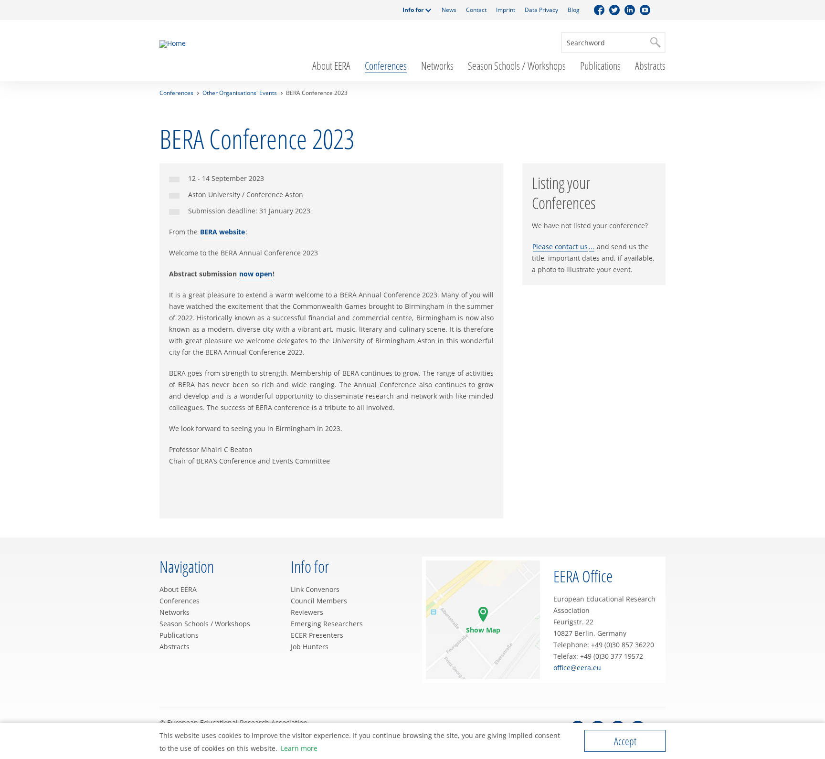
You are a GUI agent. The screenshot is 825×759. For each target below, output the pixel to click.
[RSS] (660, 10)
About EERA (331, 65)
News (449, 10)
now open (255, 273)
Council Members (319, 600)
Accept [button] (625, 741)
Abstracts (650, 65)
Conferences (386, 65)
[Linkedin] (629, 10)
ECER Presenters (317, 635)
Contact (476, 10)
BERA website (222, 231)
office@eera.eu (577, 667)
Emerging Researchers (327, 623)
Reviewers (307, 612)
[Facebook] (599, 10)
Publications (600, 65)
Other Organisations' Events (239, 93)
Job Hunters (309, 646)
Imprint (505, 10)
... (591, 246)
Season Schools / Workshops (517, 65)
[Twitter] (614, 10)
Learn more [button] (299, 748)
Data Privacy (541, 10)
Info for (412, 10)
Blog (574, 10)
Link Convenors (315, 589)
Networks (437, 65)
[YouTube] (645, 10)
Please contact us (560, 246)
